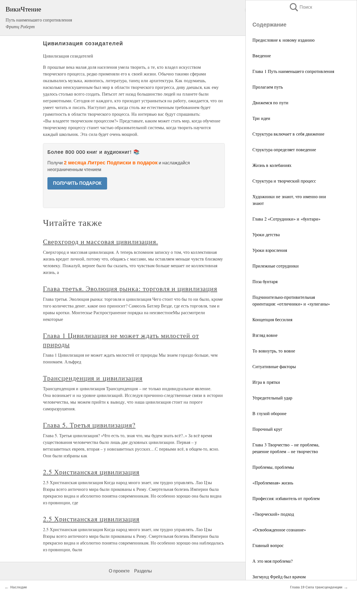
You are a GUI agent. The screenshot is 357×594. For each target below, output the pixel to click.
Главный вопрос (268, 545)
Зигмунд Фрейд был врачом (279, 576)
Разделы (143, 571)
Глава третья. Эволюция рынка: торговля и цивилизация (130, 288)
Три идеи (261, 118)
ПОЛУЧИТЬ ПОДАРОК (77, 183)
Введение (261, 55)
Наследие (18, 587)
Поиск (300, 7)
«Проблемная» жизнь (272, 483)
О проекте (119, 571)
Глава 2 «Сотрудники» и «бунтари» (286, 219)
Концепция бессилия (272, 319)
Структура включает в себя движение (288, 134)
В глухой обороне (269, 413)
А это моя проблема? (272, 561)
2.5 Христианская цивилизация (91, 471)
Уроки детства (266, 234)
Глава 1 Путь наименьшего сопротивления (293, 71)
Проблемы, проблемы (273, 467)
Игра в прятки (266, 382)
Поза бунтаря (265, 281)
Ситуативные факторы (274, 366)
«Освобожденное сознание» (279, 530)
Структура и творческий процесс (284, 181)
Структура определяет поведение (284, 149)
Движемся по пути (270, 102)
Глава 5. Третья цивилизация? (89, 424)
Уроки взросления (269, 250)
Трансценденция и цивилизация (93, 377)
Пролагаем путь (267, 87)
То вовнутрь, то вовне (273, 351)
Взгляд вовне (265, 335)
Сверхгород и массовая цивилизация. (100, 241)
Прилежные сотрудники (275, 266)
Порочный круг (267, 429)
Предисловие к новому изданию (283, 40)
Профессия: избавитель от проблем (286, 498)
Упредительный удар (272, 398)
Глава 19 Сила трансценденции (316, 587)
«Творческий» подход (273, 514)
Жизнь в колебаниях (271, 165)
